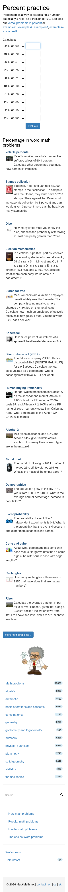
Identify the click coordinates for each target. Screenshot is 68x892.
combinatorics (33, 714)
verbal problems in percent (25, 23)
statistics (33, 769)
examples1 (10, 27)
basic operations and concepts (33, 707)
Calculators (33, 860)
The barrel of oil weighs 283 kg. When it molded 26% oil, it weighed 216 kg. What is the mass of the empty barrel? (35, 465)
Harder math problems (22, 829)
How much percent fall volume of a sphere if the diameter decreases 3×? (33, 337)
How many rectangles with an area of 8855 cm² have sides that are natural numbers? (33, 579)
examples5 (10, 31)
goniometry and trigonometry (33, 730)
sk (60, 884)
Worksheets (13, 852)
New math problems (21, 813)
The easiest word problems (25, 837)
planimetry (33, 753)
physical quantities (33, 746)
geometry (33, 722)
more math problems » (18, 634)
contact (41, 884)
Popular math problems (23, 821)
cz (54, 884)
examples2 (25, 27)
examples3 (41, 27)
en (49, 884)
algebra (33, 691)
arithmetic (33, 699)
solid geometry (33, 761)
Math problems (33, 683)
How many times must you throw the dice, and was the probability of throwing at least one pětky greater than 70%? (35, 229)
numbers (33, 738)
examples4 (57, 27)
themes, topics (33, 777)
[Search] (61, 795)
